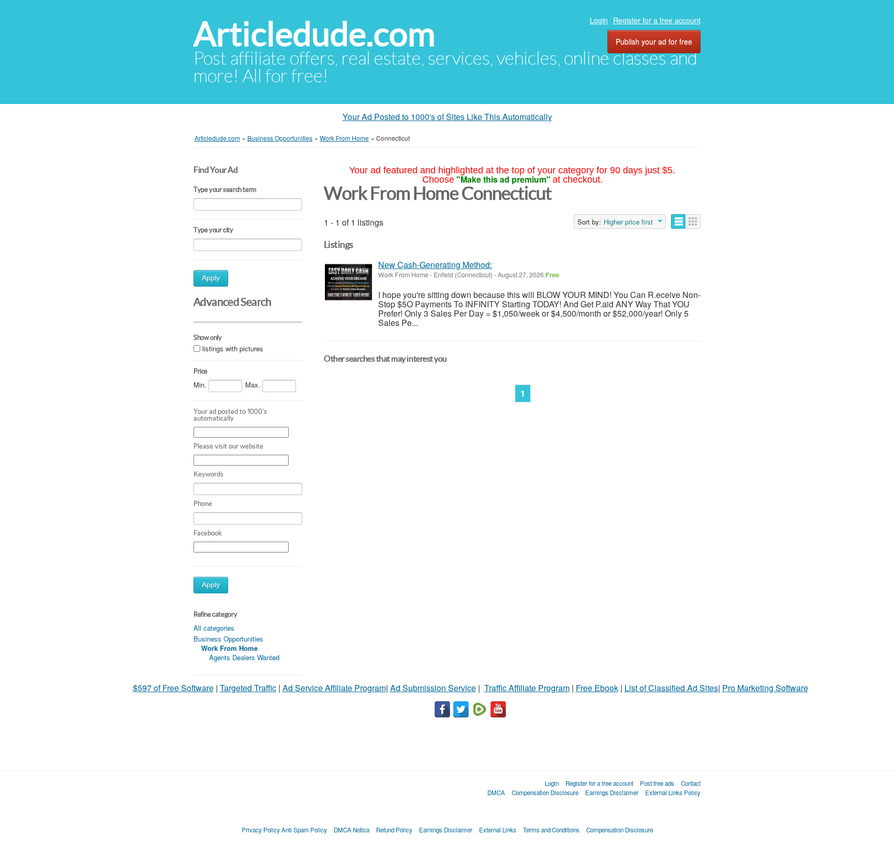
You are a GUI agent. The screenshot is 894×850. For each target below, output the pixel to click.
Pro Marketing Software (765, 688)
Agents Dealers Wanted (244, 657)
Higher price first (628, 222)
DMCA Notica (351, 830)
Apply (211, 278)
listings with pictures (232, 348)
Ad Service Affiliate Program (334, 688)
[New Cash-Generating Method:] (348, 282)
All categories (213, 628)
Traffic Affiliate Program (527, 688)
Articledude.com (314, 34)
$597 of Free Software (173, 688)
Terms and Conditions (551, 830)
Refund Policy (394, 830)
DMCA (496, 792)
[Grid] (693, 221)
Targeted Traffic (248, 688)
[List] (678, 221)
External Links (497, 830)
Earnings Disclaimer (611, 792)
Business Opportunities (228, 639)
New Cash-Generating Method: (435, 265)
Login (599, 20)
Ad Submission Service (433, 688)
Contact (691, 783)
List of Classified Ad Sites (671, 688)
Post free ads (657, 783)
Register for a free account (657, 20)
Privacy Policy (261, 830)
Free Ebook (597, 688)
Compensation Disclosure (545, 792)
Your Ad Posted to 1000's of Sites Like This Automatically (447, 117)
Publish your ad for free (654, 41)
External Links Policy (673, 792)
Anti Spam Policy (304, 830)
